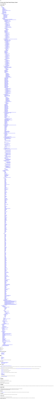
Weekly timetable (6, 285)
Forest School (6, 52)
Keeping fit (6, 132)
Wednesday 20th (6, 134)
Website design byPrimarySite (4, 376)
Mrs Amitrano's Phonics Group (8, 27)
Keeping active (6, 173)
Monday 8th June (6, 85)
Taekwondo (5, 342)
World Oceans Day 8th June (7, 148)
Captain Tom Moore (6, 124)
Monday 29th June (6, 77)
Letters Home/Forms (4, 338)
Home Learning (3, 18)
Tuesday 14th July (6, 107)
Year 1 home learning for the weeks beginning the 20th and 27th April (10, 19)
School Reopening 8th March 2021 (5, 345)
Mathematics (5, 314)
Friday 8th (6, 127)
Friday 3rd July (6, 79)
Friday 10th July (6, 111)
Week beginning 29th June (8, 150)
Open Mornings (3, 334)
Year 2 (4, 233)
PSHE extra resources (7, 120)
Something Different (6, 71)
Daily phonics (6, 192)
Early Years (6, 307)
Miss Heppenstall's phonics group (9, 118)
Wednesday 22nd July (7, 106)
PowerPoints (7, 97)
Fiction (6, 68)
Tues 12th (5, 128)
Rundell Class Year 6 (5, 17)
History (5, 242)
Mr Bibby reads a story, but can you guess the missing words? (10, 304)
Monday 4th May (6, 125)
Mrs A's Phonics (7, 22)
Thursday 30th (6, 123)
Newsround (6, 117)
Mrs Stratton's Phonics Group (8, 88)
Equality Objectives (4, 11)
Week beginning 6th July (8, 161)
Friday (5, 261)
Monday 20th (6, 21)
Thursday (5, 183)
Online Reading (7, 312)
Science (5, 179)
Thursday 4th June (6, 92)
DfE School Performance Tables (5, 327)
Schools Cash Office (4, 340)
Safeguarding (3, 328)
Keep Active (6, 70)
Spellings (5, 190)
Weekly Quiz (6, 280)
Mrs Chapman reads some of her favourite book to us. (9, 303)
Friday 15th (6, 59)
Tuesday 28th (6, 122)
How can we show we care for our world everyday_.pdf (6, 365)
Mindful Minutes (6, 31)
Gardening (4, 343)
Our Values (3, 8)
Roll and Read (7, 99)
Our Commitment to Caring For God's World (6, 10)
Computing (6, 191)
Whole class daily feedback (7, 288)
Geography (6, 146)
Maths (5, 139)
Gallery (4, 322)
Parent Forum (3, 337)
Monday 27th (6, 32)
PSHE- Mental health (7, 158)
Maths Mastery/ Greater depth (7, 131)
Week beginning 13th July (8, 162)
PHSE (5, 181)
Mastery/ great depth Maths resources (8, 136)
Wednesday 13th (6, 56)
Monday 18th (6, 133)
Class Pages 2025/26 (3, 352)
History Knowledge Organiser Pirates (8, 67)
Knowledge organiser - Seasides (7, 138)
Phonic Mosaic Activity (8, 100)
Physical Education (6, 189)
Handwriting (6, 209)
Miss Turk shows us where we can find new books (9, 302)
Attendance (3, 332)
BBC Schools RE (2, 372)
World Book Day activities (7, 184)
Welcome (3, 7)
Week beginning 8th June (8, 143)
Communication (5, 323)
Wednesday (6, 258)
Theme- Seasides (6, 169)
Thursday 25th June (6, 81)
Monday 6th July (6, 109)
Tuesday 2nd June (6, 89)
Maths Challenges (6, 30)
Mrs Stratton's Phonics (8, 25)
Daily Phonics (6, 206)
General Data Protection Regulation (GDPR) (6, 341)
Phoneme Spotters (7, 98)
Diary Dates (3, 336)
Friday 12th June (6, 87)
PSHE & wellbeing (6, 175)
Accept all (3, 398)
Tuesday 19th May (6, 42)
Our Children (2, 13)
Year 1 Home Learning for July (6, 94)
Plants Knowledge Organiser (7, 95)
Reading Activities (6, 28)
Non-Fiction (7, 69)
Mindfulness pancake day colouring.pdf (4, 362)
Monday (5, 257)
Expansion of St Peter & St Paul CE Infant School (6, 333)
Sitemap (2, 373)
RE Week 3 (2, 370)
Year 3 (5, 316)
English (5, 140)
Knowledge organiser (7, 113)
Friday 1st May (6, 38)
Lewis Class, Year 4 (5, 16)
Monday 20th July (6, 105)
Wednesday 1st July (6, 78)
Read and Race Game (8, 74)
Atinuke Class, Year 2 (5, 15)
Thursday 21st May (6, 45)
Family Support (3, 330)
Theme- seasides (6, 157)
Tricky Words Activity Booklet (8, 101)
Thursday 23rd (6, 26)
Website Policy (2, 374)
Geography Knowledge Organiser (8, 40)
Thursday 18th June (6, 84)
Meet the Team (3, 9)
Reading (5, 185)
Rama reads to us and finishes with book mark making (9, 301)
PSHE (5, 210)
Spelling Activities (7, 75)
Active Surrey (6, 155)
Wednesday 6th (6, 126)
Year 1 (5, 315)
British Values (3, 329)
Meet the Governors (4, 12)
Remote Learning (4, 170)
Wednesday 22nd (6, 115)
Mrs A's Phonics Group (8, 90)
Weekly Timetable (6, 275)
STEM (5, 176)
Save (5, 398)
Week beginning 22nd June (8, 151)
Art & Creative (6, 174)
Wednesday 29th (6, 35)
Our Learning (2, 305)
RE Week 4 (2, 369)
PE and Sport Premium (4, 326)
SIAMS (3, 325)
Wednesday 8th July (6, 110)
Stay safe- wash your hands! (7, 144)
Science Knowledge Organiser (7, 20)
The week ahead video (7, 272)
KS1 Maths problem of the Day (7, 119)
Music (5, 180)
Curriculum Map (6, 39)
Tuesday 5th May (6, 61)
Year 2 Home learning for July (6, 160)
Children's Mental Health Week (7, 208)
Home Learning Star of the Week (8, 177)
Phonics (5, 72)
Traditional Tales (7, 29)
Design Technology (6, 204)
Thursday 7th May (6, 64)
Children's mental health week (7, 284)
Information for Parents (3, 331)
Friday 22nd (6, 135)
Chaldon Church (3, 335)
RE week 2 (2, 371)
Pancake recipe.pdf (3, 363)
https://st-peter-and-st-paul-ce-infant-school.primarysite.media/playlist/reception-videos (23, 368)
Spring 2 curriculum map (7, 276)
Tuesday (5, 182)
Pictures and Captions (8, 76)
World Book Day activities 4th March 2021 (7, 300)
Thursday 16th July (6, 108)
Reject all (1, 398)
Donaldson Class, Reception (6, 14)
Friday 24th (6, 116)
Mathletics (6, 219)
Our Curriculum (3, 306)
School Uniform (3, 339)
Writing (5, 311)
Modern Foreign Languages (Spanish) (7, 318)
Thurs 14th (6, 129)
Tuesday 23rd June (6, 80)
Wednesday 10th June (7, 86)
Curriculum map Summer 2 (7, 137)
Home (1, 6)
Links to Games (7, 73)
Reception (2, 358)
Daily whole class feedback (7, 279)
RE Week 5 (2, 367)
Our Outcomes (2, 324)
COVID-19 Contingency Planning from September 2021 (7, 344)
